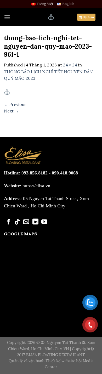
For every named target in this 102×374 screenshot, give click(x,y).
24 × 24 (70, 64)
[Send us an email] (26, 222)
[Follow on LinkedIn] (35, 222)
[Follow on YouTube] (44, 222)
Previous (15, 104)
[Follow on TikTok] (17, 222)
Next (11, 111)
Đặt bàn (88, 17)
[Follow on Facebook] (8, 222)
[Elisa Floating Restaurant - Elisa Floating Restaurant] (51, 17)
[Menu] (7, 17)
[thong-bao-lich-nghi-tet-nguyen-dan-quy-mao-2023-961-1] (7, 91)
